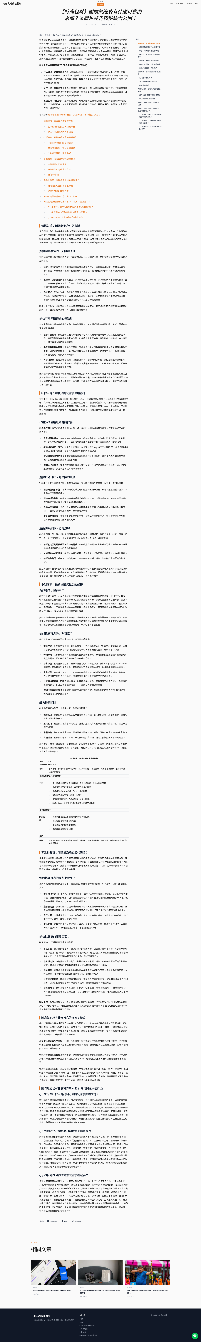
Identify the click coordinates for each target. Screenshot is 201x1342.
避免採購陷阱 (54, 174)
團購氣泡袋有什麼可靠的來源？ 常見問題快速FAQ (67, 201)
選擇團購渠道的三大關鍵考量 (61, 126)
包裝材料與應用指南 (86, 1325)
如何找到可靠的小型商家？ (60, 169)
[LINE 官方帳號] (195, 1336)
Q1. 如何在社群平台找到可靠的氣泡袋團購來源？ (70, 207)
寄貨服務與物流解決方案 (88, 1335)
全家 (81, 1319)
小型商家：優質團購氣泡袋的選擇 (59, 158)
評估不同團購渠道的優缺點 (60, 131)
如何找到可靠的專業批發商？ (61, 185)
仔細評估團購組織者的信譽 (60, 142)
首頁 (172, 3)
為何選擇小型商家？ (57, 164)
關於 (196, 3)
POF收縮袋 (83, 1329)
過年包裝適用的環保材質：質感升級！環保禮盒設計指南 (74, 114)
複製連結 (78, 1221)
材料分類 (189, 3)
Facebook (53, 1221)
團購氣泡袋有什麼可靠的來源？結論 (60, 196)
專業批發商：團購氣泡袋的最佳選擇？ (61, 180)
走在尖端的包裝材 (12, 3)
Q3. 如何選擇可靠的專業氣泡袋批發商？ (66, 217)
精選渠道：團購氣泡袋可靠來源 (58, 120)
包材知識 (179, 3)
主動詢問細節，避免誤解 (59, 153)
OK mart (82, 1332)
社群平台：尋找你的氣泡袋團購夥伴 (60, 137)
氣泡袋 (47, 35)
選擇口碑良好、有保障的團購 (61, 147)
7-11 (81, 1322)
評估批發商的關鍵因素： (59, 190)
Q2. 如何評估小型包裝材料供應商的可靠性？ (68, 212)
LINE (66, 1221)
